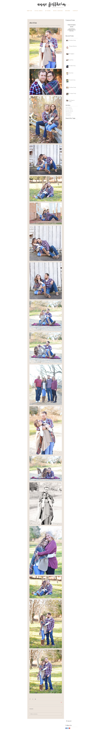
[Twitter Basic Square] (67, 728)
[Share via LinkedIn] (35, 699)
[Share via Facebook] (30, 699)
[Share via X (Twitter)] (32, 699)
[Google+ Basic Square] (69, 728)
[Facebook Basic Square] (66, 728)
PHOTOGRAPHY (58, 7)
